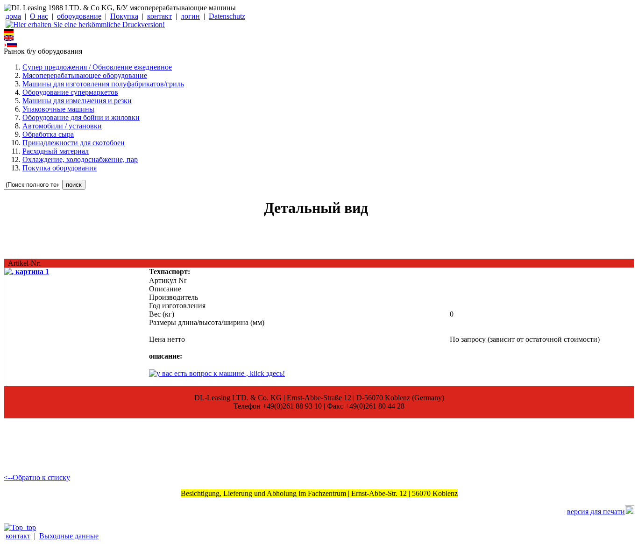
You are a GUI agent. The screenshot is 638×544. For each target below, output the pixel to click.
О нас (39, 16)
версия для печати (596, 512)
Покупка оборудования (59, 168)
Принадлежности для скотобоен (73, 143)
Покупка (124, 16)
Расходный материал (55, 151)
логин (190, 16)
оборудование (79, 16)
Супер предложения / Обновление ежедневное (97, 67)
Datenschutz (227, 16)
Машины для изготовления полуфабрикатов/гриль (103, 84)
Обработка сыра (48, 134)
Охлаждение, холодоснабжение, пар (80, 159)
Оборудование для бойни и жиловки (81, 117)
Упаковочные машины (58, 109)
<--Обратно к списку (37, 477)
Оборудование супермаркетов (70, 92)
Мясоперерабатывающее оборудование (84, 75)
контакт (159, 16)
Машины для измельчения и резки (77, 101)
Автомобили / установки (62, 126)
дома (13, 16)
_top (29, 527)
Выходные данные (69, 536)
